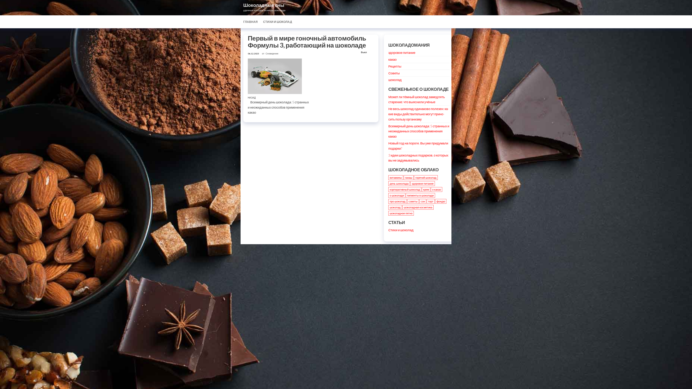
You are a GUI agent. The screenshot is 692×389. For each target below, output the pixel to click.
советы (413, 201)
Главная (250, 21)
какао (392, 59)
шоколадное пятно (401, 213)
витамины (396, 177)
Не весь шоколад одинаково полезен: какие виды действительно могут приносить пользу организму (418, 114)
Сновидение (272, 53)
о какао (436, 189)
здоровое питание (401, 53)
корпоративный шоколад (405, 189)
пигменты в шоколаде (420, 195)
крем (426, 189)
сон (423, 201)
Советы (394, 73)
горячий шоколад (425, 177)
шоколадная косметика (418, 207)
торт (430, 201)
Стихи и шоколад (277, 21)
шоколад (395, 80)
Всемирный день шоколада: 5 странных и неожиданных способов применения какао (418, 131)
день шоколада (399, 183)
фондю (440, 201)
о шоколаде (397, 195)
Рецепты (394, 66)
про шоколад (397, 201)
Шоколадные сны (263, 5)
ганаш (408, 177)
